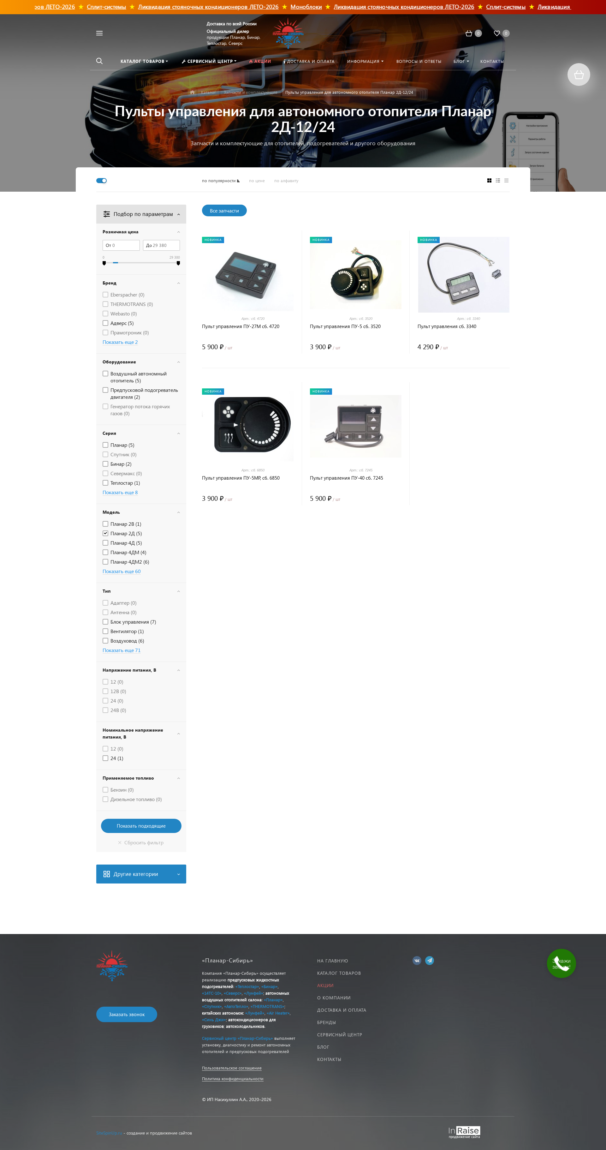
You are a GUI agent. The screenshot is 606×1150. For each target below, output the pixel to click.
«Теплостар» (247, 986)
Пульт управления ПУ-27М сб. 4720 (240, 326)
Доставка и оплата (341, 1010)
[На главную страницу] (288, 32)
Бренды (326, 1022)
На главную (332, 961)
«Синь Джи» (214, 1019)
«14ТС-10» (212, 993)
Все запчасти (224, 210)
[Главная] (192, 92)
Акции (325, 985)
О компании (334, 998)
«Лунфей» (253, 993)
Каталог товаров (339, 973)
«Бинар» (269, 986)
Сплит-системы (84, 6)
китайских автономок (222, 1012)
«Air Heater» (278, 1012)
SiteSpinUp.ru (109, 1133)
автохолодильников (245, 1026)
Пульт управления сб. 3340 (447, 326)
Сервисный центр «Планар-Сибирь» (237, 1038)
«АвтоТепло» (236, 1006)
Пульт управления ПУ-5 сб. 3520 (345, 326)
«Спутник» (212, 1006)
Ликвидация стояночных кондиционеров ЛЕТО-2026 (186, 6)
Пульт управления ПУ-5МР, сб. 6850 (241, 478)
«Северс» (233, 993)
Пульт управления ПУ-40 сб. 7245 (346, 478)
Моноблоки (284, 6)
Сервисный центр (339, 1035)
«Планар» (273, 999)
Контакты (329, 1059)
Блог (323, 1047)
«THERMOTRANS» (267, 1006)
